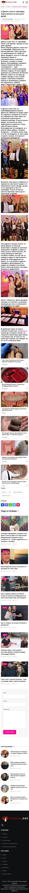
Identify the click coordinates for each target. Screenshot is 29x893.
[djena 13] (14, 160)
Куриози (4, 861)
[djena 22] (14, 228)
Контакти (5, 837)
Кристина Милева (8, 19)
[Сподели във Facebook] (2, 504)
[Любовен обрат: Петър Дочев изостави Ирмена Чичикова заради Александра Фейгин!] (14, 640)
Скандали (5, 864)
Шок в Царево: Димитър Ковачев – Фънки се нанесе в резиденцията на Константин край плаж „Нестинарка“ (13, 595)
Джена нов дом (6, 495)
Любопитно (5, 867)
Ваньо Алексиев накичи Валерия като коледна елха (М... (19, 798)
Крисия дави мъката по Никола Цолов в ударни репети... (18, 775)
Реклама (4, 834)
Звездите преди (6, 874)
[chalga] (14, 317)
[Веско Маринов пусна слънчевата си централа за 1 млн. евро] (14, 556)
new (10, 492)
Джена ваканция (18, 492)
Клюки (8, 6)
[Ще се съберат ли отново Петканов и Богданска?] (14, 612)
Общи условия (6, 840)
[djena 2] (14, 96)
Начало (3, 6)
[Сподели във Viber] (6, 504)
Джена (4, 492)
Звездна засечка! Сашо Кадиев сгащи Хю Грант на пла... (19, 787)
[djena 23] (14, 284)
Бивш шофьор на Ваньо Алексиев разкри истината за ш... (19, 764)
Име (5, 692)
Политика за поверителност (9, 843)
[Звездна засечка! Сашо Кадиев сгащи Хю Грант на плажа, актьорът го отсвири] (5, 788)
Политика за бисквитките (9, 846)
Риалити (4, 870)
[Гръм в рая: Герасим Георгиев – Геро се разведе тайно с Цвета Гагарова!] (14, 669)
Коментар (6, 709)
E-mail (5, 701)
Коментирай (10, 732)
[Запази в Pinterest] (18, 504)
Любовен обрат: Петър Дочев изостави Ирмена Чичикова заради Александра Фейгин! (13, 652)
